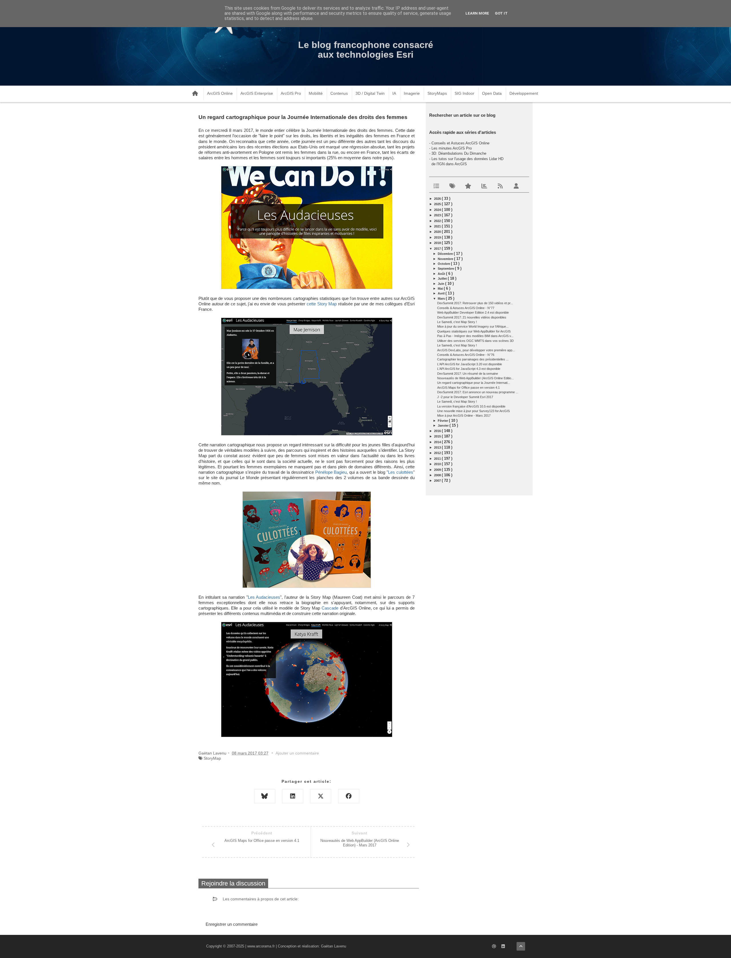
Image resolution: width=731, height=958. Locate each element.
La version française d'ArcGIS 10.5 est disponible (471, 406)
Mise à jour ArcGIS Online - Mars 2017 (464, 415)
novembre (446, 259)
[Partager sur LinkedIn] (292, 796)
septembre (446, 268)
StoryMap (212, 758)
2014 (438, 442)
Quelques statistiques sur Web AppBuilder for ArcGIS (474, 331)
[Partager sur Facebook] (348, 796)
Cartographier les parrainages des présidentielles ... (473, 359)
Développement (523, 93)
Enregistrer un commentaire (232, 924)
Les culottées (400, 472)
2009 (438, 469)
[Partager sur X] (320, 796)
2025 (438, 204)
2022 (438, 221)
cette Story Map (322, 304)
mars (442, 298)
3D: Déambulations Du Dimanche (458, 153)
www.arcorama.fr (261, 946)
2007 (438, 480)
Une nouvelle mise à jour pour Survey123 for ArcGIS (473, 411)
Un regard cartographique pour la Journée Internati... (473, 382)
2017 (438, 248)
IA (394, 93)
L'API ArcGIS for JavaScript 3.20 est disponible (469, 364)
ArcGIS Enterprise (256, 93)
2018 (438, 243)
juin (441, 283)
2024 (438, 209)
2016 (438, 431)
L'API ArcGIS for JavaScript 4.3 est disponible (468, 368)
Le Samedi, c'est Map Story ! (457, 322)
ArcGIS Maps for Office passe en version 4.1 (468, 387)
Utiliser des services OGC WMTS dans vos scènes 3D (475, 340)
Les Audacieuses (264, 597)
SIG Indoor (464, 93)
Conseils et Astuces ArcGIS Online (460, 143)
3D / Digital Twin (370, 93)
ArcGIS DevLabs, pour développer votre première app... (476, 350)
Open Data (492, 93)
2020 (438, 231)
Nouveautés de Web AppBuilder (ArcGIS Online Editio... (475, 378)
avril (441, 293)
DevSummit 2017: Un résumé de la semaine (467, 373)
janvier (443, 425)
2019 (438, 237)
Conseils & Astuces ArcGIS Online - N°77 (465, 308)
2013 (438, 447)
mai (441, 288)
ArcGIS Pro (291, 93)
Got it (501, 13)
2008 (438, 475)
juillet (443, 278)
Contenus (339, 93)
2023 (438, 215)
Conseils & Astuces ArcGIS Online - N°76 (465, 354)
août (442, 273)
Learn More (477, 13)
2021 (438, 226)
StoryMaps (437, 93)
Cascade (330, 608)
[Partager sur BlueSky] (264, 796)
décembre (446, 253)
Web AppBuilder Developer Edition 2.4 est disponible (473, 312)
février (443, 420)
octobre (444, 263)
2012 (438, 453)
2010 (438, 464)
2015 (438, 436)
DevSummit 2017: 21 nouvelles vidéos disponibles (471, 317)
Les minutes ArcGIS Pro (451, 148)
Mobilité (316, 93)
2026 (438, 198)
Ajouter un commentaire (297, 753)
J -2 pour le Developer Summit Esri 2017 (465, 397)
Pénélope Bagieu (331, 472)
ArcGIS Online (220, 93)
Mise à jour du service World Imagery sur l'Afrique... (473, 326)
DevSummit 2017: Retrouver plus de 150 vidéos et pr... (475, 303)
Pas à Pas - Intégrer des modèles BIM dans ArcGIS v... (475, 336)
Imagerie (412, 93)
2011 (438, 458)
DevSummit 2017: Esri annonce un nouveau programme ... (477, 392)
